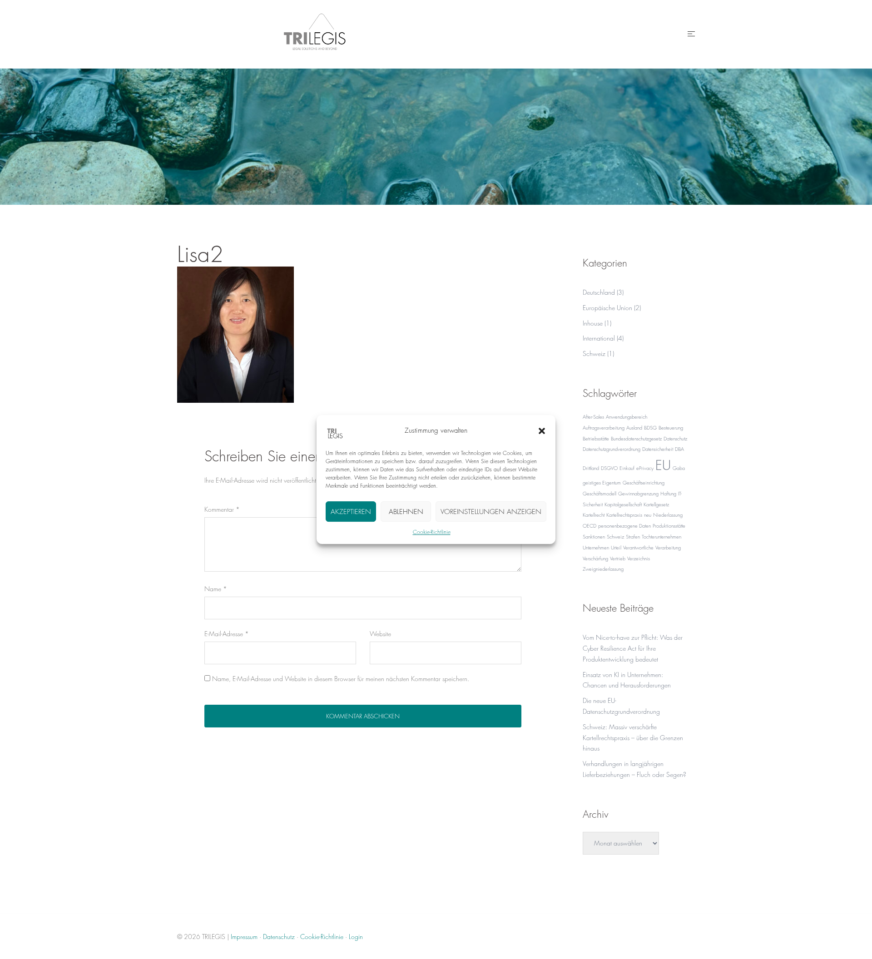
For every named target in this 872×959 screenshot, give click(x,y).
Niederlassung (668, 514)
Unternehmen (596, 547)
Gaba (679, 468)
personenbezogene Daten (624, 525)
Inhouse (593, 323)
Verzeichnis (638, 558)
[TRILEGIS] (315, 33)
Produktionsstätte (669, 525)
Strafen (633, 536)
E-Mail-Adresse (226, 633)
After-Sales (593, 416)
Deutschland (599, 292)
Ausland (634, 427)
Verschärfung (595, 558)
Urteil (616, 547)
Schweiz (594, 353)
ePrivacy (645, 468)
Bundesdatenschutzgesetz (636, 438)
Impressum (244, 936)
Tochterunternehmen (661, 536)
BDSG (650, 427)
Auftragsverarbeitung (603, 427)
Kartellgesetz (656, 504)
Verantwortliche (638, 547)
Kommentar (222, 509)
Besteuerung (671, 427)
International (599, 338)
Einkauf (626, 468)
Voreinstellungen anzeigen (491, 511)
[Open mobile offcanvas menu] (691, 34)
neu (647, 514)
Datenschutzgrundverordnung (611, 448)
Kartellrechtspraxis (624, 514)
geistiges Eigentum (602, 482)
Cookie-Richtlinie (432, 532)
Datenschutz (675, 438)
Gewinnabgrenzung (638, 493)
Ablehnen (406, 511)
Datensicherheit (657, 448)
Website (380, 633)
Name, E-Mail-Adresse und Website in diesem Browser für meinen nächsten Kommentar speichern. (340, 678)
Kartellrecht (593, 514)
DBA (679, 448)
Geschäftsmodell (599, 493)
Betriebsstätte (596, 438)
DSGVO (609, 468)
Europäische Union (607, 307)
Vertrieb (617, 558)
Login (356, 936)
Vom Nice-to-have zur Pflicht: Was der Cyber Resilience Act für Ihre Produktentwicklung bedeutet (633, 648)
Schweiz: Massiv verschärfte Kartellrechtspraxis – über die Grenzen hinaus (633, 737)
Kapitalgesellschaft (623, 504)
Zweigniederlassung (603, 568)
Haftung (668, 493)
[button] (541, 430)
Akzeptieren (351, 511)
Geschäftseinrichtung (643, 482)
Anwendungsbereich (626, 416)
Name (215, 588)
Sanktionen (594, 536)
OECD (589, 525)
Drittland (591, 468)
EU (663, 465)
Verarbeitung (668, 547)
